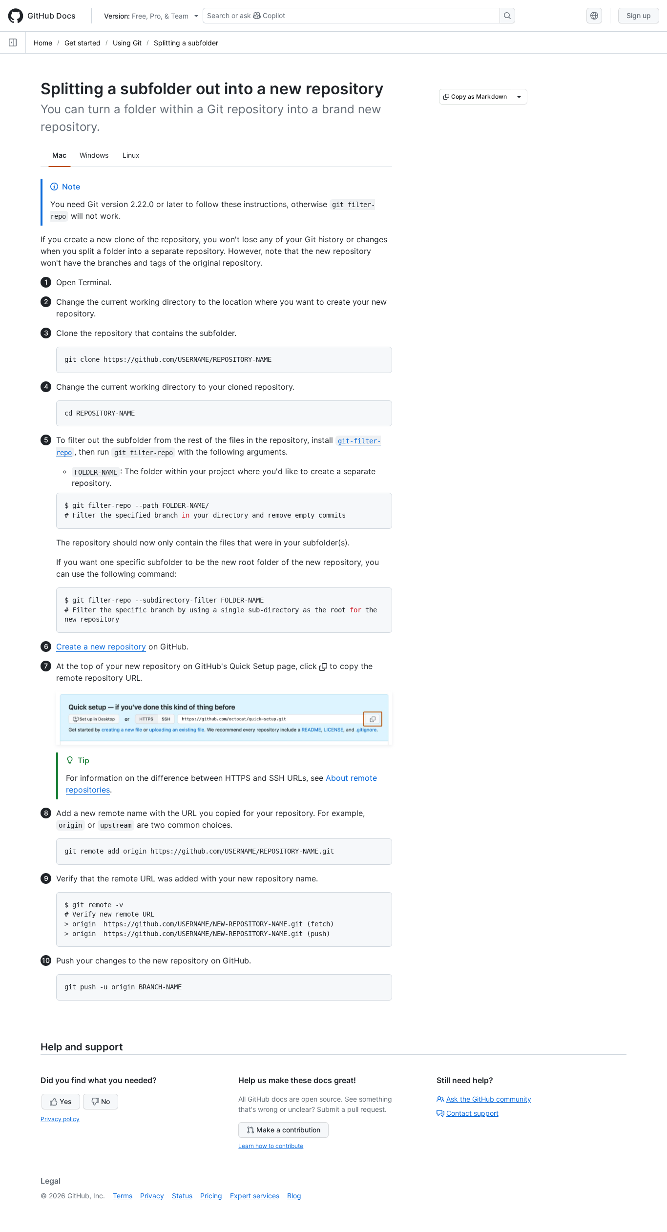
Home (43, 43)
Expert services (254, 1195)
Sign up (638, 15)
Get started (82, 43)
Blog (294, 1195)
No (105, 1101)
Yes (66, 1101)
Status (182, 1195)
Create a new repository (101, 646)
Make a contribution (288, 1130)
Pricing (211, 1195)
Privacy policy (60, 1119)
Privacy (152, 1195)
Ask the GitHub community (488, 1099)
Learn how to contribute (270, 1145)
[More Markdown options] (519, 96)
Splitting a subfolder (186, 43)
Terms (122, 1195)
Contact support (472, 1113)
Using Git (127, 43)
